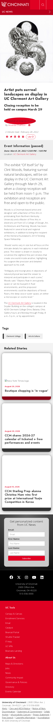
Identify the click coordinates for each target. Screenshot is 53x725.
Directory (9, 686)
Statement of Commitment (29, 711)
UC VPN (9, 646)
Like (30, 136)
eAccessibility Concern (21, 714)
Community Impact (14, 677)
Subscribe (26, 558)
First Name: (14, 539)
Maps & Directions (14, 663)
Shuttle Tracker (12, 637)
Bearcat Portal (12, 632)
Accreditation (44, 717)
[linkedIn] (41, 577)
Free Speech (7, 717)
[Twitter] (19, 577)
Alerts (4, 708)
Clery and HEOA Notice (19, 708)
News (8, 673)
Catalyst (9, 627)
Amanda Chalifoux (17, 125)
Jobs (7, 668)
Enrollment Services (15, 618)
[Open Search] (42, 5)
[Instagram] (26, 577)
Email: (11, 529)
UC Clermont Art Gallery (24, 154)
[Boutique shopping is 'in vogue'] (26, 364)
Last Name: (14, 548)
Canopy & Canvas (13, 613)
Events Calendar (13, 691)
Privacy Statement (41, 714)
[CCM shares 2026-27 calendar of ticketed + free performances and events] (26, 415)
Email (7, 623)
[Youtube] (34, 577)
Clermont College (14, 336)
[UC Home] (15, 5)
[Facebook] (11, 577)
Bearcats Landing (13, 650)
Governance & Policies (16, 682)
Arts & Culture (34, 336)
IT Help (8, 641)
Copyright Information (25, 717)
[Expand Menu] (49, 11)
